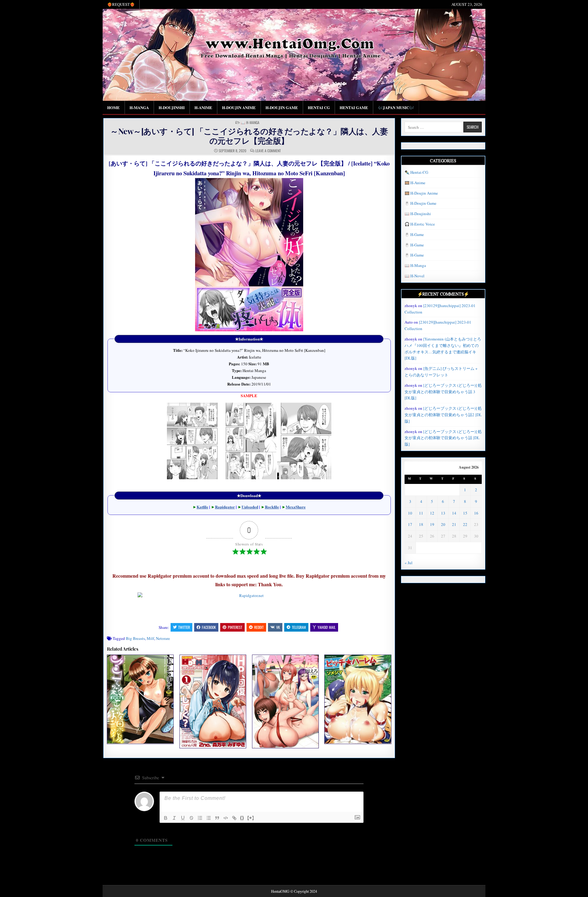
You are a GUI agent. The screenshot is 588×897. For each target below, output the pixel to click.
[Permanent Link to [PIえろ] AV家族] (285, 701)
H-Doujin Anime (239, 107)
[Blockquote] (217, 818)
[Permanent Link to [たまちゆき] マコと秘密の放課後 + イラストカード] (140, 699)
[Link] (234, 818)
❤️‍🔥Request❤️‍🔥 (121, 4)
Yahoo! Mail (327, 627)
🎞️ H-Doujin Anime (421, 193)
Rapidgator (225, 507)
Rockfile (272, 507)
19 (432, 524)
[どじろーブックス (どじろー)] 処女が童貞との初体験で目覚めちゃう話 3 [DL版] (443, 391)
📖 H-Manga (250, 122)
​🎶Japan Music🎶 (396, 107)
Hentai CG (319, 107)
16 (476, 513)
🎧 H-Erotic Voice (420, 224)
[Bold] (165, 818)
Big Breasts (135, 638)
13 (443, 513)
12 (432, 513)
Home (113, 107)
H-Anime (203, 107)
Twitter (184, 627)
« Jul (409, 562)
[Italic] (174, 818)
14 (454, 513)
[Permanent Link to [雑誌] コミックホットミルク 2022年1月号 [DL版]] (213, 701)
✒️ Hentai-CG (416, 172)
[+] (250, 817)
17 (410, 524)
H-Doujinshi (172, 107)
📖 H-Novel (414, 276)
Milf (150, 638)
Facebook (209, 627)
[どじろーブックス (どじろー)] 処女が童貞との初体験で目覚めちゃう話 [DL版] (443, 438)
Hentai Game (354, 107)
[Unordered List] (208, 818)
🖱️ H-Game (414, 234)
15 (465, 513)
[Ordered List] (200, 818)
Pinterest (235, 627)
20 (443, 524)
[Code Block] (225, 818)
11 (421, 513)
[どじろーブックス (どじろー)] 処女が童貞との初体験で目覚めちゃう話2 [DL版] (443, 414)
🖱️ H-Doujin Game (420, 203)
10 (410, 513)
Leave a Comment (268, 151)
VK (278, 627)
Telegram (299, 627)
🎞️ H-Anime (415, 182)
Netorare (163, 638)
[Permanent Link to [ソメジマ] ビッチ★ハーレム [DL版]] (358, 699)
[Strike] (191, 818)
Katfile (202, 507)
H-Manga (139, 107)
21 (454, 524)
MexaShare (296, 507)
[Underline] (183, 818)
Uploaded (250, 507)
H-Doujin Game (282, 107)
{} (242, 817)
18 (421, 524)
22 (465, 524)
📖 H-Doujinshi (418, 213)
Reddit (259, 627)
